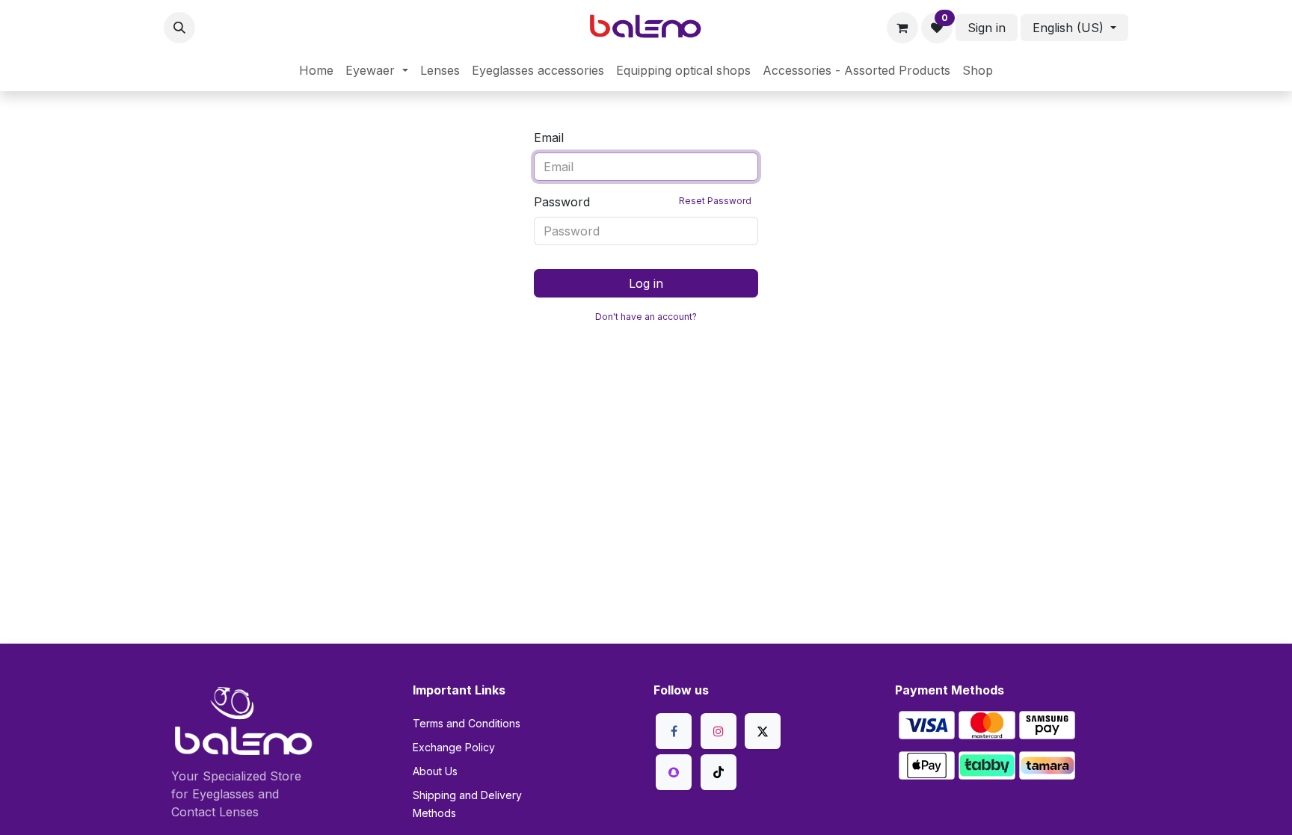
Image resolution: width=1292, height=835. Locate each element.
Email (549, 137)
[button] (179, 27)
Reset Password (715, 200)
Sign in (987, 27)
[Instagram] (718, 731)
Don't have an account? (646, 316)
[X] (763, 731)
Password (642, 201)
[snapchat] (674, 772)
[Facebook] (674, 731)
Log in (646, 283)
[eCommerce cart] (902, 27)
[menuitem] (316, 70)
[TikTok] (718, 772)
